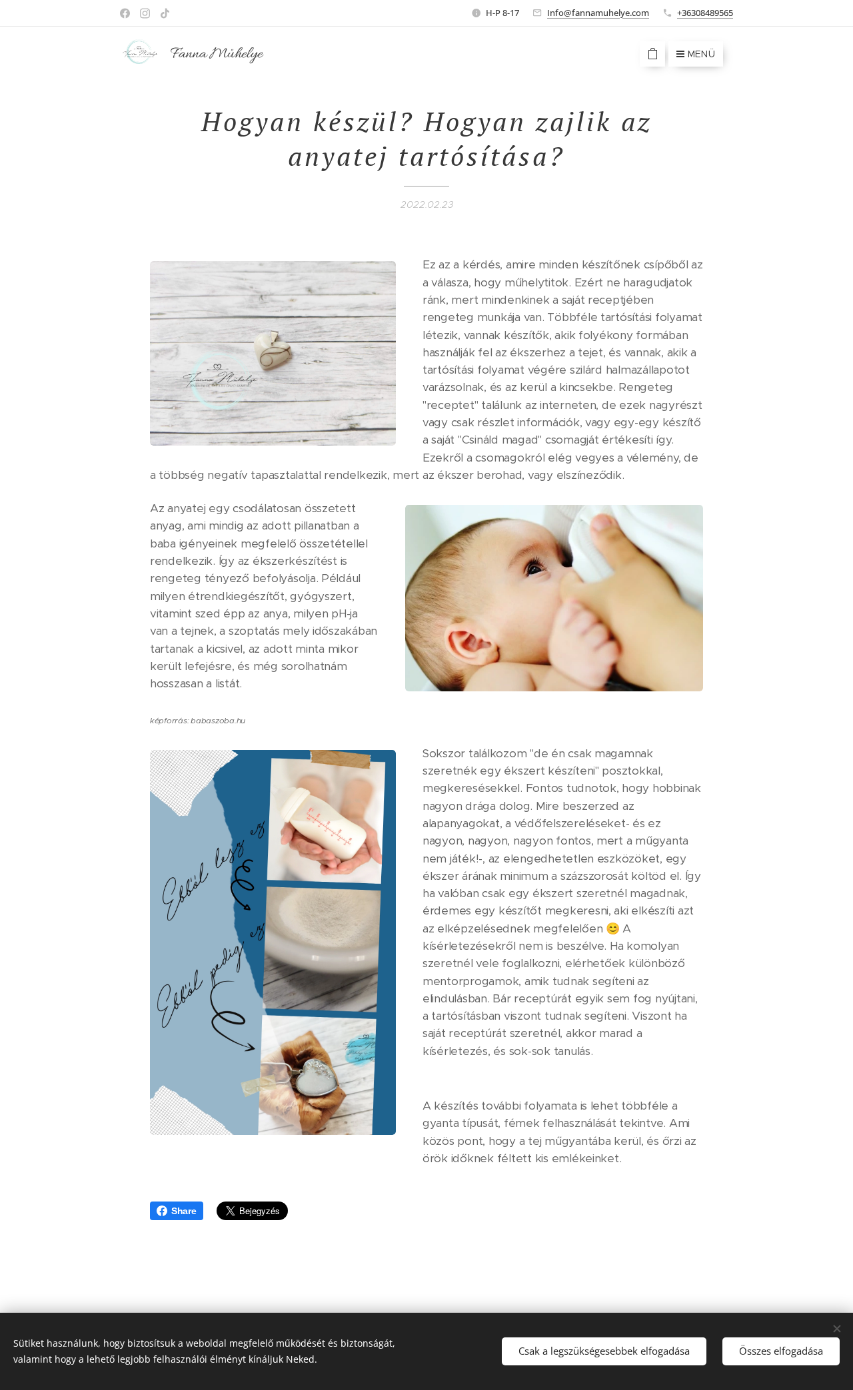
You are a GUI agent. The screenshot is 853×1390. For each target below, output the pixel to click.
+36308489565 (705, 13)
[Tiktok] (165, 13)
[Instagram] (145, 13)
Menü (701, 54)
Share (184, 1211)
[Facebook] (125, 13)
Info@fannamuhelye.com (598, 13)
